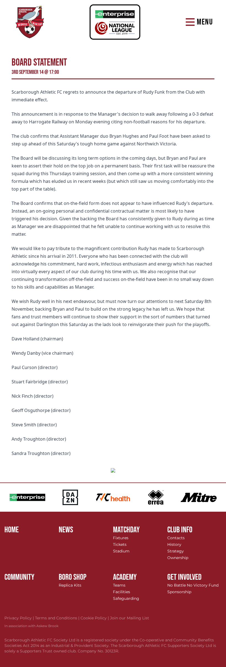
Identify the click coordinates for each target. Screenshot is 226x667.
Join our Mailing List (129, 618)
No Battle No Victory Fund (193, 585)
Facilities (121, 591)
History (174, 544)
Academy (125, 577)
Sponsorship (179, 591)
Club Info (179, 530)
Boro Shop (73, 577)
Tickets (120, 544)
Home (11, 530)
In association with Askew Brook (31, 626)
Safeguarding (126, 598)
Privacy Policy (19, 618)
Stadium (121, 551)
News (66, 530)
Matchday (126, 530)
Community (19, 577)
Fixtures (120, 537)
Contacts (176, 537)
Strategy (175, 551)
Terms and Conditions (57, 618)
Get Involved (184, 577)
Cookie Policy (95, 618)
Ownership (177, 557)
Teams (119, 585)
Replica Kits (70, 585)
